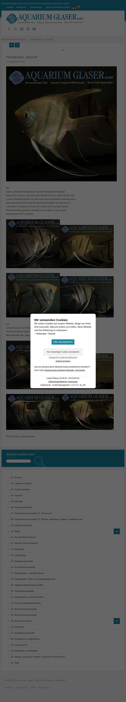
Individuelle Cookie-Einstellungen (63, 357)
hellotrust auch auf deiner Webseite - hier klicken (64, 370)
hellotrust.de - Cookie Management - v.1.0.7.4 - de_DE (63, 385)
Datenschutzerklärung (58, 382)
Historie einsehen (63, 361)
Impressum (73, 382)
